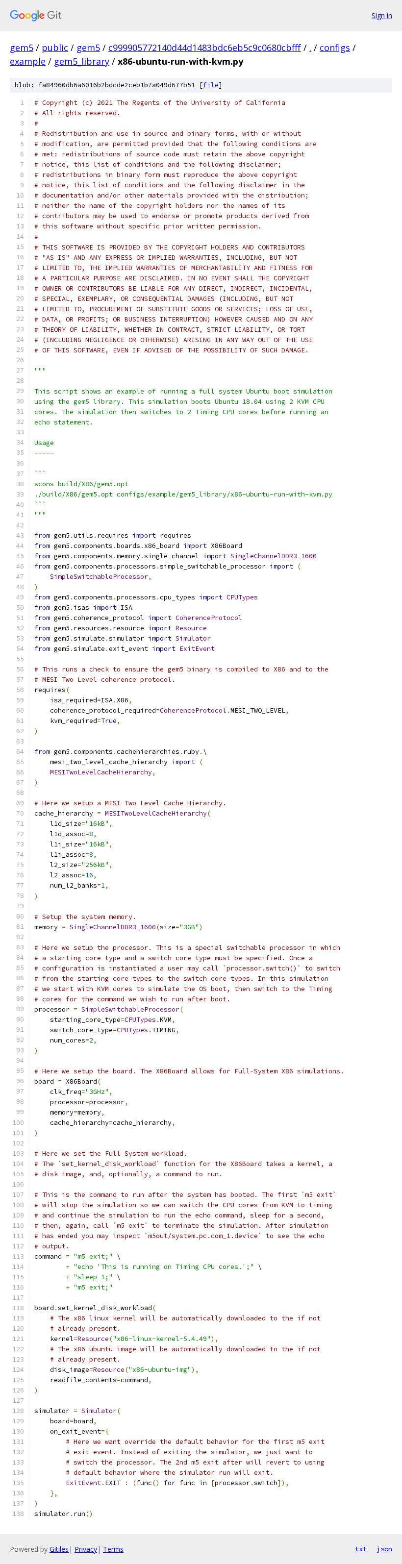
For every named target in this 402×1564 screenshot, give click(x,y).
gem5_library (81, 61)
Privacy (86, 1549)
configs (335, 47)
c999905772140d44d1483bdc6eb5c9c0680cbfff (204, 47)
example (28, 61)
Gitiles (59, 1549)
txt (361, 1548)
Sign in (382, 15)
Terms (113, 1549)
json (384, 1548)
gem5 (21, 47)
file (211, 85)
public (55, 47)
